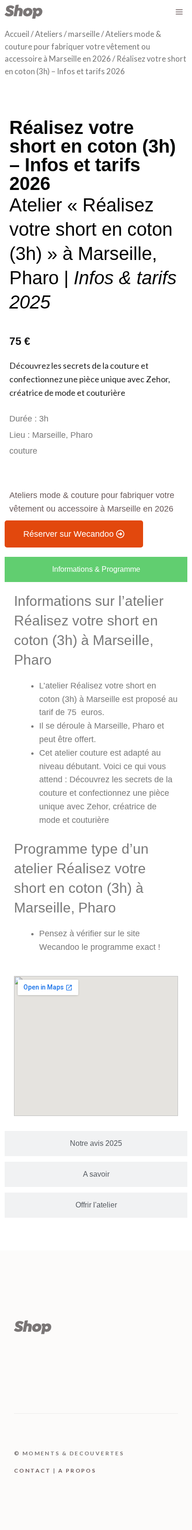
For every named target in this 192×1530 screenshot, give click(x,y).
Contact (32, 1470)
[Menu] (178, 11)
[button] (74, 533)
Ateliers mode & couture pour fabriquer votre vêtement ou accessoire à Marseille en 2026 (83, 46)
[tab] (96, 569)
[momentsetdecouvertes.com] (23, 11)
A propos (77, 1470)
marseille (84, 34)
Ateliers (48, 34)
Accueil (17, 34)
